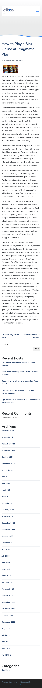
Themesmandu (25, 685)
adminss (19, 60)
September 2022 (8, 622)
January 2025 (7, 437)
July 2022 (6, 635)
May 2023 (6, 569)
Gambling (5, 670)
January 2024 (7, 516)
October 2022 (7, 615)
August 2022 (7, 628)
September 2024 (8, 463)
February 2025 (8, 430)
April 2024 (6, 496)
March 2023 (7, 582)
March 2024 (7, 503)
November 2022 (8, 609)
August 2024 (7, 470)
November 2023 (8, 529)
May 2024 (6, 490)
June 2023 (6, 562)
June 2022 (6, 642)
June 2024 (6, 483)
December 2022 (8, 602)
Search (5, 345)
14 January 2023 (8, 60)
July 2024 (6, 477)
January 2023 (7, 595)
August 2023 (7, 549)
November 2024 (8, 450)
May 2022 (6, 648)
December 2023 (8, 523)
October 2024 (7, 457)
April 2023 (6, 576)
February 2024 (8, 510)
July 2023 (6, 556)
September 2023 (8, 543)
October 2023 (7, 536)
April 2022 (6, 655)
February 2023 (8, 589)
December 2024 (8, 444)
